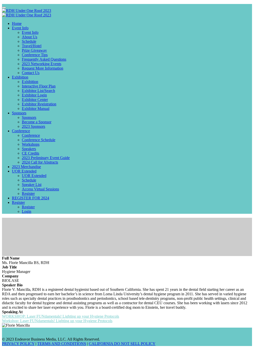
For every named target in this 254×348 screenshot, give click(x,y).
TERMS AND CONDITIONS (61, 344)
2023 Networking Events (41, 64)
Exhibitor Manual (35, 108)
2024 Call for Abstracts (40, 162)
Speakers (29, 149)
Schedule (29, 41)
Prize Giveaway (34, 50)
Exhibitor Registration (39, 104)
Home (17, 23)
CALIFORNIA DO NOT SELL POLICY (122, 344)
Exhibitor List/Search (38, 90)
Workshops (30, 144)
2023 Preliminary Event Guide (46, 158)
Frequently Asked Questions (44, 59)
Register (28, 193)
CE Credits (30, 153)
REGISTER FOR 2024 (30, 198)
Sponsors (19, 113)
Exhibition (20, 77)
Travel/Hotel (31, 46)
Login (26, 211)
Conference (21, 131)
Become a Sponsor (36, 122)
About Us (29, 37)
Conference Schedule (38, 140)
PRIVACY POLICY (18, 344)
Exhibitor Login (34, 95)
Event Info (20, 28)
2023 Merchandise (26, 167)
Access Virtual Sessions (40, 189)
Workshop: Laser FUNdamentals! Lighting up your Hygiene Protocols (57, 321)
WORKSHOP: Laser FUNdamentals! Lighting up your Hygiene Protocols (60, 316)
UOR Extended (24, 171)
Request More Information (42, 68)
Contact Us (30, 73)
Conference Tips (35, 55)
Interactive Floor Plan (39, 86)
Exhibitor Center (35, 99)
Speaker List (31, 184)
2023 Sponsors (33, 126)
